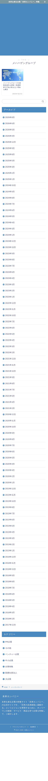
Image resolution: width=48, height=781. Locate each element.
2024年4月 (10, 222)
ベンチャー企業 (12, 654)
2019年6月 (10, 520)
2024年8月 (10, 198)
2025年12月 (10, 142)
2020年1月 (10, 482)
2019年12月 (10, 489)
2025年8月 (10, 154)
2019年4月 (10, 532)
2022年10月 (10, 315)
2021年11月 (10, 365)
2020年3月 (10, 470)
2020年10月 (10, 427)
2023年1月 (10, 297)
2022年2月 (10, 352)
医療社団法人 (11, 673)
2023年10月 (10, 247)
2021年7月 (10, 390)
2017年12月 (10, 625)
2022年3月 (10, 346)
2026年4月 (10, 136)
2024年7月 (10, 204)
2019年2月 (10, 544)
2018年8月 (10, 581)
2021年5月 (10, 396)
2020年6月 (10, 452)
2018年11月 (10, 563)
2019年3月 (10, 538)
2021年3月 (10, 402)
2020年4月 (10, 464)
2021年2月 (10, 408)
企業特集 (9, 666)
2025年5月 (10, 161)
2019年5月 (10, 526)
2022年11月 (10, 309)
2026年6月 (10, 123)
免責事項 (33, 727)
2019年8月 (10, 507)
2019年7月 (10, 513)
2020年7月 (10, 445)
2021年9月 (10, 377)
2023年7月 (10, 266)
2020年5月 (10, 458)
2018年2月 (10, 619)
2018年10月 (10, 569)
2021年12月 (10, 359)
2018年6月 (10, 594)
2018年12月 (10, 557)
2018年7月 (10, 588)
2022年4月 (10, 340)
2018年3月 (10, 612)
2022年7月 (10, 321)
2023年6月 (10, 272)
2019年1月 (10, 551)
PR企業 (8, 642)
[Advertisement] (24, 29)
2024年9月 (10, 192)
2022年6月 (10, 328)
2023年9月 (10, 253)
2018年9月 (10, 575)
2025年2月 (10, 173)
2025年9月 (10, 148)
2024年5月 (10, 216)
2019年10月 (10, 501)
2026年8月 (10, 117)
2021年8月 (10, 383)
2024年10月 (10, 185)
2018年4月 (10, 606)
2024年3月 (10, 229)
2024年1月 (10, 235)
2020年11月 (10, 421)
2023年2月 (10, 290)
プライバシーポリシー (19, 727)
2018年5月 (10, 600)
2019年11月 (10, 495)
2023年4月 (10, 278)
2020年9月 (10, 433)
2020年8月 (10, 439)
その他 (8, 648)
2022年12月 (10, 303)
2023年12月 (10, 241)
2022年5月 (10, 334)
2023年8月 (10, 260)
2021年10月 (10, 371)
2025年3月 (10, 167)
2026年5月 (10, 130)
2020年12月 (10, 414)
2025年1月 (10, 179)
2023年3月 (10, 284)
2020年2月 (10, 476)
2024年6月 (10, 210)
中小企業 (9, 660)
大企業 (8, 679)
